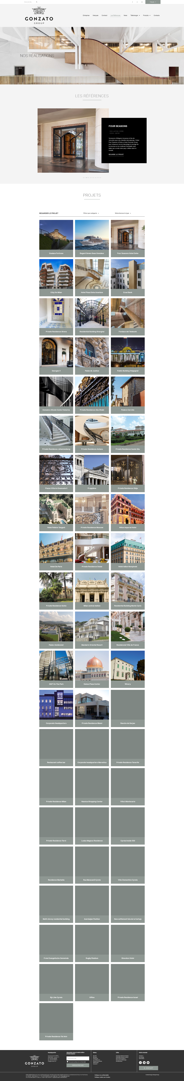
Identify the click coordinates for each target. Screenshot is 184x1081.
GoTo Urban (141, 1058)
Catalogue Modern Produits (122, 1055)
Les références (96, 1059)
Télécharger (134, 15)
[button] (83, 177)
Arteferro (141, 1055)
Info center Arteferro (121, 1058)
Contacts (157, 15)
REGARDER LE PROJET (48, 213)
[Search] (36, 2)
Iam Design (141, 1057)
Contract (104, 15)
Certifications (119, 1061)
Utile (117, 1052)
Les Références (115, 15)
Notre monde (143, 1052)
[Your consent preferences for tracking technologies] (180, 1077)
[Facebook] (148, 1062)
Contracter (95, 1058)
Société (95, 1055)
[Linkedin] (144, 1062)
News (125, 15)
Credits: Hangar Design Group (152, 1074)
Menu (95, 1052)
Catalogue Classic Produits (122, 1057)
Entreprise (86, 15)
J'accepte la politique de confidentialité (77, 1062)
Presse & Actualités (97, 1061)
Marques (95, 15)
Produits (146, 15)
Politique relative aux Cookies (102, 1077)
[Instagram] (140, 1062)
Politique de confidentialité (102, 1075)
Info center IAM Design (121, 1059)
